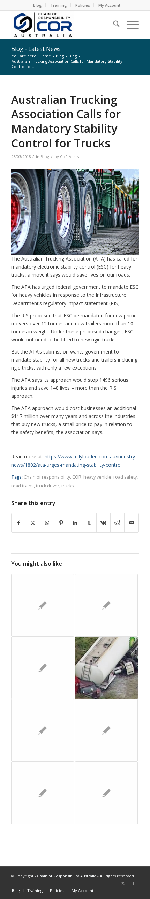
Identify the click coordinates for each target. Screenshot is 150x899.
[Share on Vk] (103, 522)
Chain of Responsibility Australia (66, 875)
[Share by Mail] (131, 522)
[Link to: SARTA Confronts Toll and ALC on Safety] (106, 730)
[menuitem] (38, 5)
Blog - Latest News (36, 49)
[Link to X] (123, 883)
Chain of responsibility (47, 477)
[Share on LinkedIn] (75, 522)
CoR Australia (72, 156)
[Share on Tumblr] (89, 522)
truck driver (47, 486)
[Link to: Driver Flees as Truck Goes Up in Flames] (42, 668)
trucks (67, 486)
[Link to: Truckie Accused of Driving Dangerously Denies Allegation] (42, 605)
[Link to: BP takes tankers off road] (106, 668)
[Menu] (129, 25)
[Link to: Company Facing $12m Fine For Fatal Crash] (106, 605)
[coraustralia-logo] (62, 25)
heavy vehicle (97, 477)
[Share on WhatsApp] (47, 522)
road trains (22, 486)
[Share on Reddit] (117, 522)
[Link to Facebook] (133, 883)
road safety (125, 477)
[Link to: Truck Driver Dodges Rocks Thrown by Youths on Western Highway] (42, 793)
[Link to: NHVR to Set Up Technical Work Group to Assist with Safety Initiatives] (42, 730)
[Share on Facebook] (18, 522)
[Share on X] (33, 522)
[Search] (113, 25)
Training (58, 5)
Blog (37, 5)
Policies (82, 5)
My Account (109, 5)
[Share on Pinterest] (61, 522)
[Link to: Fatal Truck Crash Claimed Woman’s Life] (106, 793)
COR (76, 477)
